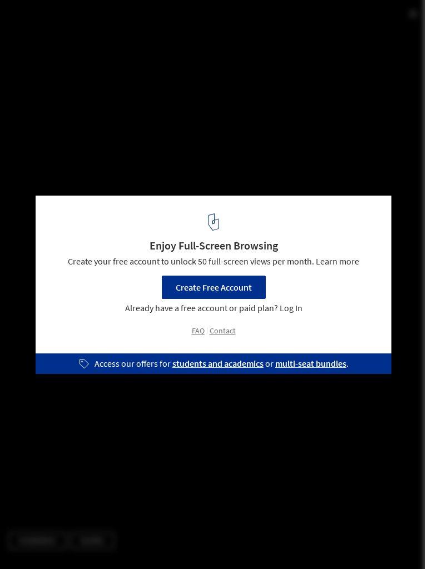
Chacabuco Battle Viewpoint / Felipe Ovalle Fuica (149, 20)
